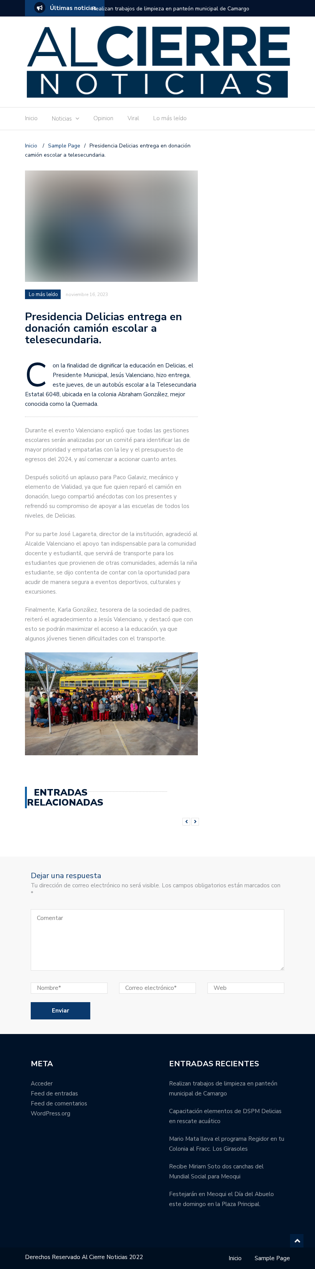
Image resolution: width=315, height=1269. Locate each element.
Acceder (42, 1083)
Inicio (31, 118)
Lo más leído (170, 118)
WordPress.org (50, 1113)
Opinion (103, 118)
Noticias (62, 118)
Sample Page (272, 1258)
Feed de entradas (54, 1093)
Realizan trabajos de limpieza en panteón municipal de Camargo (170, 8)
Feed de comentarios (59, 1103)
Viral (133, 118)
